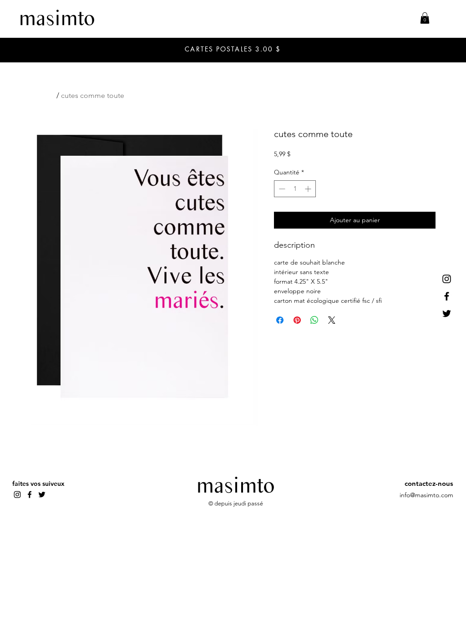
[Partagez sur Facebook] (279, 320)
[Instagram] (446, 279)
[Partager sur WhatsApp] (314, 320)
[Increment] (308, 189)
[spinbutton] (295, 189)
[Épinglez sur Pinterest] (297, 320)
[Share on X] (331, 320)
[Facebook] (446, 296)
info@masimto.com (426, 495)
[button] (425, 18)
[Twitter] (446, 313)
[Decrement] (281, 189)
